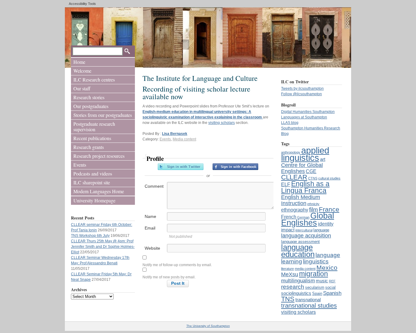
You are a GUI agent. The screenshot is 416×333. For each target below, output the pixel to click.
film (313, 209)
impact (287, 229)
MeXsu (289, 274)
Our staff (81, 88)
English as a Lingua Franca (305, 187)
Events (79, 164)
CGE (311, 171)
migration (313, 274)
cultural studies (329, 178)
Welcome (82, 70)
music (322, 280)
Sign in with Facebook (235, 166)
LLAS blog (289, 123)
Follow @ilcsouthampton (301, 94)
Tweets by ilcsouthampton (302, 88)
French (288, 216)
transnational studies (309, 305)
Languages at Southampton (304, 117)
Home (79, 62)
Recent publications (92, 138)
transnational (308, 299)
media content (305, 268)
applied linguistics (305, 154)
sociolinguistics (296, 293)
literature (287, 268)
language (321, 230)
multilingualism (298, 280)
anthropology (290, 152)
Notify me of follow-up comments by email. (177, 265)
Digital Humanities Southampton (308, 112)
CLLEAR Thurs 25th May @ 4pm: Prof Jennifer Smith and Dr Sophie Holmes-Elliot (103, 246)
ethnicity (313, 204)
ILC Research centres (94, 79)
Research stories (88, 97)
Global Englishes (307, 219)
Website (152, 248)
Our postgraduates (90, 106)
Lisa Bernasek (174, 134)
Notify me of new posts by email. (169, 277)
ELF (285, 184)
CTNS (312, 178)
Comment (154, 186)
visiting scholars (298, 312)
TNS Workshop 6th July (90, 235)
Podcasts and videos (92, 173)
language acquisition (306, 235)
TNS (287, 299)
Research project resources (99, 156)
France (329, 209)
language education (298, 251)
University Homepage (94, 200)
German (303, 217)
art (322, 159)
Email (150, 228)
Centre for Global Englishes (302, 168)
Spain (317, 293)
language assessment (300, 241)
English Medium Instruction (300, 200)
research (292, 286)
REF (332, 281)
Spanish (332, 293)
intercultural (303, 230)
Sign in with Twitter (180, 166)
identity (325, 223)
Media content (184, 139)
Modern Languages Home (98, 191)
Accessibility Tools (82, 3)
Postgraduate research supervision (94, 126)
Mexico (326, 267)
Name (150, 216)
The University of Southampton (208, 326)
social (330, 287)
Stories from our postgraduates (102, 115)
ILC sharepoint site (91, 182)
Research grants (88, 147)
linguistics (316, 261)
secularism (314, 287)
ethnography (294, 209)
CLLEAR (294, 177)
